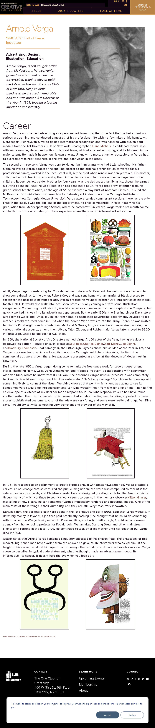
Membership (88, 684)
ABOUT (36, 10)
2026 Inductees (70, 10)
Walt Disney (112, 343)
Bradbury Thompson (22, 348)
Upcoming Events (92, 678)
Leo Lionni (128, 343)
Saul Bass (75, 343)
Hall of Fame (111, 10)
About (83, 690)
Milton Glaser (137, 497)
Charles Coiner (93, 343)
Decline (132, 715)
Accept (107, 715)
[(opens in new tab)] (13, 676)
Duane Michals (101, 146)
